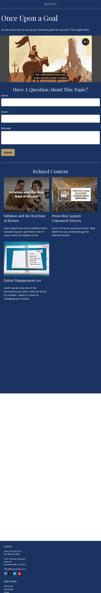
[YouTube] (19, 573)
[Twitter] (10, 573)
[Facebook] (5, 573)
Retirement (8, 586)
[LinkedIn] (15, 573)
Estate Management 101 (22, 280)
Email (4, 111)
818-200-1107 (16, 551)
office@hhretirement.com (15, 569)
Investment (8, 589)
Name (4, 95)
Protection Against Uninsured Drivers (66, 218)
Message (6, 128)
